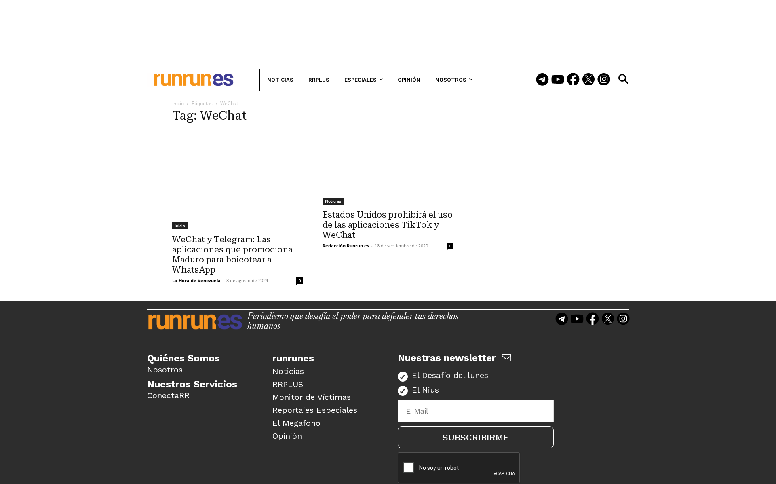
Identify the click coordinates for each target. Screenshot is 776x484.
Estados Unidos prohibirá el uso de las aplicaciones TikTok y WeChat (388, 225)
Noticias (333, 201)
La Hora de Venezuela (196, 280)
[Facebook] (573, 80)
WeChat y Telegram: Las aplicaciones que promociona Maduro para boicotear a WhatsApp (232, 255)
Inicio (178, 103)
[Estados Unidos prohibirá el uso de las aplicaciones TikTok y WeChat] (388, 168)
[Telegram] (542, 80)
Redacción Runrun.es (346, 246)
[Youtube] (557, 80)
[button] (623, 79)
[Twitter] (588, 80)
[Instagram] (603, 80)
